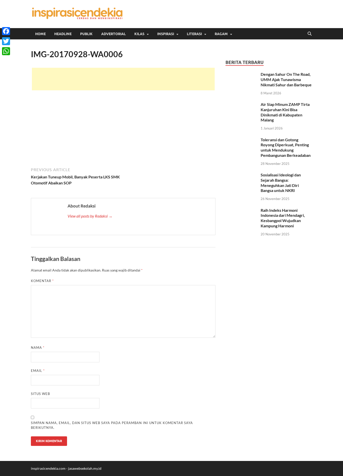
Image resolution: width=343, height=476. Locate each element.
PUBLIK (86, 34)
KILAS (139, 34)
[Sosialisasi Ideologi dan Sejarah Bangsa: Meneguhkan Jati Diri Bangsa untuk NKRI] (241, 175)
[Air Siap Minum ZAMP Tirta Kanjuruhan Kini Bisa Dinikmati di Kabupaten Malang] (241, 104)
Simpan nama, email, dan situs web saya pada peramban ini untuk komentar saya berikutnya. (112, 425)
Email (38, 371)
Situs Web (40, 394)
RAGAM (221, 34)
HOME (40, 34)
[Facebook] (6, 31)
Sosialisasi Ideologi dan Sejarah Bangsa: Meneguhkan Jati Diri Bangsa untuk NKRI (281, 182)
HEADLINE (63, 34)
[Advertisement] (123, 79)
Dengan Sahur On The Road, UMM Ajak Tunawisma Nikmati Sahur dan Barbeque (286, 79)
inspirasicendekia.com (48, 468)
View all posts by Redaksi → (90, 216)
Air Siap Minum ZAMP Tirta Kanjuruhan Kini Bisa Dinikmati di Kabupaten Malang (285, 112)
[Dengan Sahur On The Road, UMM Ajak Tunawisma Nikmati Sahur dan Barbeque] (241, 74)
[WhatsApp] (6, 51)
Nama (37, 348)
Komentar (42, 281)
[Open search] (309, 34)
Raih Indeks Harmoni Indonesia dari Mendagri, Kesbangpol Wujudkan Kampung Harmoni (283, 218)
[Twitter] (6, 41)
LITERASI (194, 34)
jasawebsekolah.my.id (84, 468)
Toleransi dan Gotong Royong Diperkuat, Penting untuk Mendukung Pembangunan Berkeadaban (286, 147)
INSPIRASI (165, 34)
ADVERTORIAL (113, 34)
